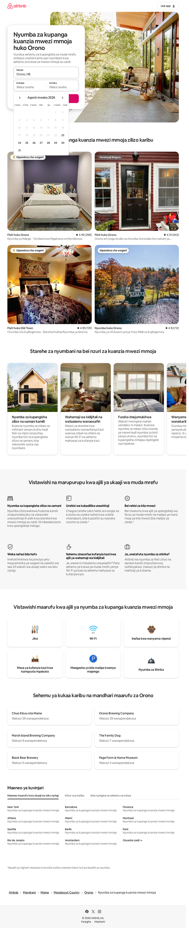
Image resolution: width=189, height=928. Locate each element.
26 (33, 142)
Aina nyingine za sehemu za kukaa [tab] (110, 795)
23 (62, 135)
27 (41, 142)
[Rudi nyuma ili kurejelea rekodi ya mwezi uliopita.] (20, 98)
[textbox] (29, 87)
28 (48, 142)
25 (26, 142)
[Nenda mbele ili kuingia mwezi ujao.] (62, 98)
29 (55, 142)
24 (19, 142)
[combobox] (46, 74)
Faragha (86, 921)
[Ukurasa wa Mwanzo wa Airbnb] (16, 6)
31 (19, 150)
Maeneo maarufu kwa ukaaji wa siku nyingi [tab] (33, 795)
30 (62, 142)
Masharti (99, 921)
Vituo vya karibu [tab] (74, 795)
